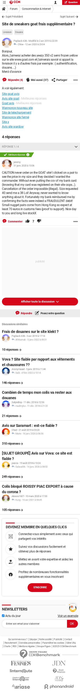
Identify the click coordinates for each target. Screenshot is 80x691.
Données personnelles (29, 642)
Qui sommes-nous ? (17, 639)
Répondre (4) (15, 79)
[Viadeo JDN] (59, 678)
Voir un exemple (68, 616)
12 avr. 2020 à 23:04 (35, 44)
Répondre (26, 313)
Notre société (45, 639)
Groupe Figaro (44, 646)
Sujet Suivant (67, 16)
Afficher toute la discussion (38, 301)
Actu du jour (12, 616)
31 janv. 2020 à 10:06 (24, 165)
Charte (7, 646)
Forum (13, 8)
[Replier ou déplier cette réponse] (76, 146)
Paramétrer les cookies (53, 642)
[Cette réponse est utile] (27, 221)
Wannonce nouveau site (17, 108)
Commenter (15, 221)
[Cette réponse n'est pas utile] (39, 221)
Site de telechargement (16, 112)
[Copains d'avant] (21, 678)
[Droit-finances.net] (59, 671)
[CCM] (15, 2)
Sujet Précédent (14, 16)
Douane (19, 32)
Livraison (7, 32)
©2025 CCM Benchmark (64, 646)
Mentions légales (27, 646)
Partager (61, 79)
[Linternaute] (21, 671)
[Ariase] (21, 686)
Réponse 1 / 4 (10, 146)
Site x (5, 122)
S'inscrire (40, 587)
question (73, 2)
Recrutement (11, 642)
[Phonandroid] (59, 686)
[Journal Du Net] (59, 663)
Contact (68, 639)
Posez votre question (52, 313)
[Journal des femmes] (21, 663)
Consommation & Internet (36, 8)
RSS (15, 646)
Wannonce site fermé (15, 117)
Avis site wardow (12, 126)
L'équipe (33, 639)
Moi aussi (39, 79)
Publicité (58, 639)
